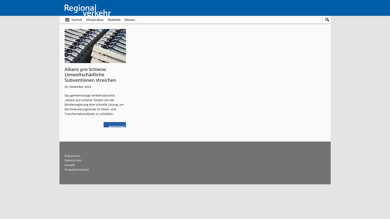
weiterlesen (118, 125)
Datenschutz (73, 160)
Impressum (72, 156)
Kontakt (70, 165)
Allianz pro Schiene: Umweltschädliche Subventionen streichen (90, 74)
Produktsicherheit (77, 170)
